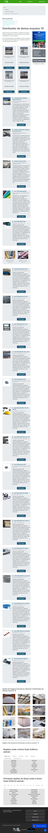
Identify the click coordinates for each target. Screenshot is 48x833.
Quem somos (42, 1)
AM (42, 785)
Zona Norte (14, 756)
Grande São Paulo (7, 758)
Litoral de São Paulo (17, 758)
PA (4, 787)
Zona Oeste (21, 756)
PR (17, 785)
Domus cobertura (6, 25)
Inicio (20, 1)
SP (14, 785)
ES (11, 785)
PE (27, 785)
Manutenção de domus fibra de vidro (10, 21)
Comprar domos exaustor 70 (8, 22)
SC (20, 785)
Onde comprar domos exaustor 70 (10, 23)
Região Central (7, 756)
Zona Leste (33, 756)
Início (35, 811)
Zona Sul (26, 756)
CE (33, 785)
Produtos (30, 1)
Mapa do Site (35, 820)
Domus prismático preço (8, 20)
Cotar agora (9, 67)
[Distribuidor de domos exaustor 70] (9, 51)
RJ (4, 785)
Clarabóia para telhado (39, 63)
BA (30, 785)
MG (8, 785)
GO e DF (37, 785)
